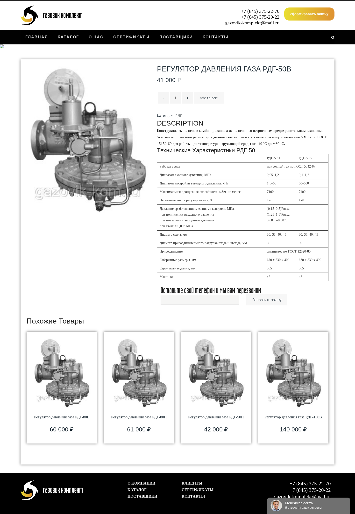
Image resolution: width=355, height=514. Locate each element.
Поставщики (142, 496)
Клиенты (192, 483)
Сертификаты (197, 490)
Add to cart (209, 98)
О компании (141, 483)
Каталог (137, 490)
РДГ (178, 115)
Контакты (193, 496)
